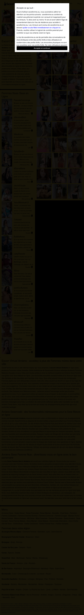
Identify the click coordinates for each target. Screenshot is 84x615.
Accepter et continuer (42, 48)
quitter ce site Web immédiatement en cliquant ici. (42, 27)
